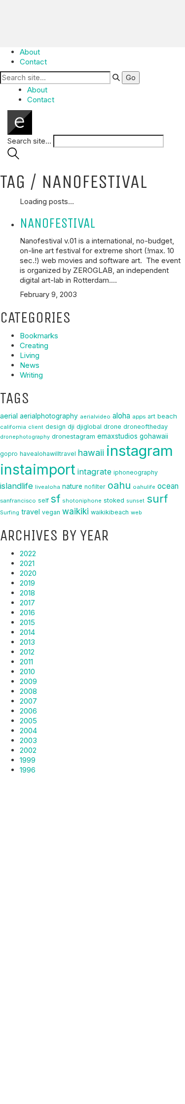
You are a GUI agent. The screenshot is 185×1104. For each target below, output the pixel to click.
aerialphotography (49, 416)
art (151, 416)
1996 (28, 770)
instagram (139, 450)
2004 (28, 730)
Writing (31, 375)
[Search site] (13, 156)
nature (72, 486)
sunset (135, 500)
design (55, 426)
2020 (28, 573)
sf (55, 498)
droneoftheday (145, 426)
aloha (121, 415)
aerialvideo (95, 416)
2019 (27, 583)
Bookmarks (39, 335)
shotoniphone (82, 500)
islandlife (16, 486)
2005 (28, 720)
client (35, 426)
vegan (51, 512)
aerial (9, 416)
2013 (27, 642)
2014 (27, 632)
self (43, 500)
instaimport (37, 469)
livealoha (47, 486)
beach (167, 416)
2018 (27, 592)
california (13, 426)
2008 (28, 691)
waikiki (75, 511)
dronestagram (73, 436)
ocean (168, 486)
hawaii (91, 453)
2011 (26, 661)
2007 (28, 701)
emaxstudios (117, 436)
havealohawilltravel (48, 453)
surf (157, 498)
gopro (9, 453)
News (29, 365)
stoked (114, 500)
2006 (28, 711)
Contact (33, 61)
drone (112, 426)
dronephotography (25, 437)
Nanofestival (57, 223)
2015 (27, 622)
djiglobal (89, 426)
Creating (34, 345)
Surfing (9, 512)
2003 (28, 740)
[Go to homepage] (19, 121)
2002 (28, 750)
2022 (28, 553)
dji (71, 426)
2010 (27, 671)
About (30, 52)
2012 (27, 651)
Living (29, 355)
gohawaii (154, 436)
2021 (27, 563)
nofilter (95, 486)
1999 (28, 760)
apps (139, 416)
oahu (119, 485)
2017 (27, 602)
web (136, 512)
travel (30, 511)
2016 (27, 612)
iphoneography (135, 472)
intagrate (94, 472)
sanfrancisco (18, 500)
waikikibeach (110, 512)
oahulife (144, 486)
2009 (28, 681)
